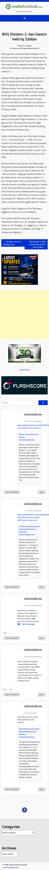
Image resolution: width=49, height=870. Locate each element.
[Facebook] (24, 810)
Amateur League (24, 45)
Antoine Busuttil (32, 48)
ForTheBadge (29, 624)
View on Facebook (11, 492)
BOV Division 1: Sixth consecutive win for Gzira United (37, 244)
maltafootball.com (23, 12)
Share (41, 492)
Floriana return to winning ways (12, 243)
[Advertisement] (24, 315)
